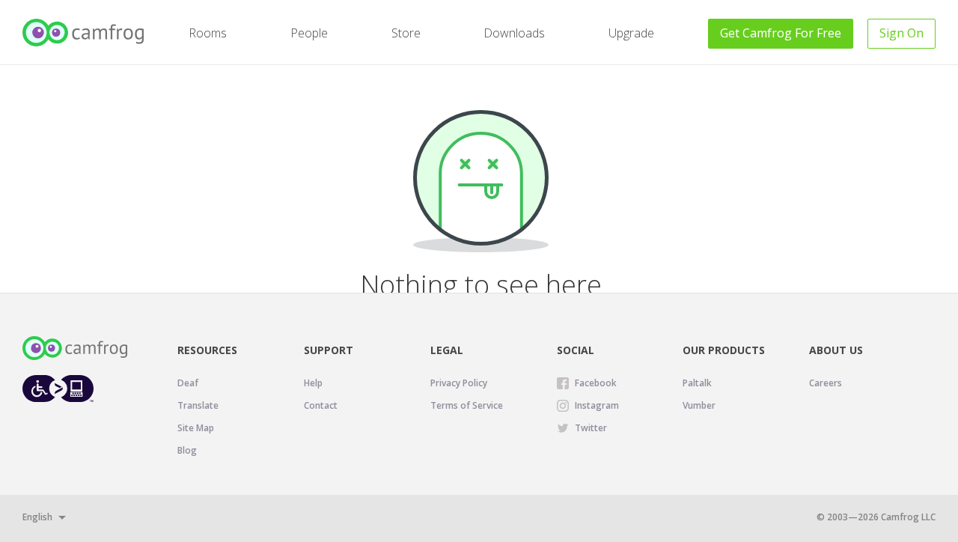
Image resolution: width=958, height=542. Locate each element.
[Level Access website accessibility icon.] (58, 388)
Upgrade (631, 33)
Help (313, 383)
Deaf (187, 383)
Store (406, 33)
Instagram (597, 405)
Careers (825, 383)
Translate (198, 405)
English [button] (37, 517)
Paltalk (697, 383)
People (309, 33)
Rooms (208, 33)
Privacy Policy (458, 383)
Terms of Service (466, 405)
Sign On (901, 33)
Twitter (591, 427)
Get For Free (780, 33)
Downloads (514, 33)
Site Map (195, 427)
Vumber (699, 405)
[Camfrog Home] (84, 32)
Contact (321, 405)
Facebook (596, 383)
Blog (187, 450)
